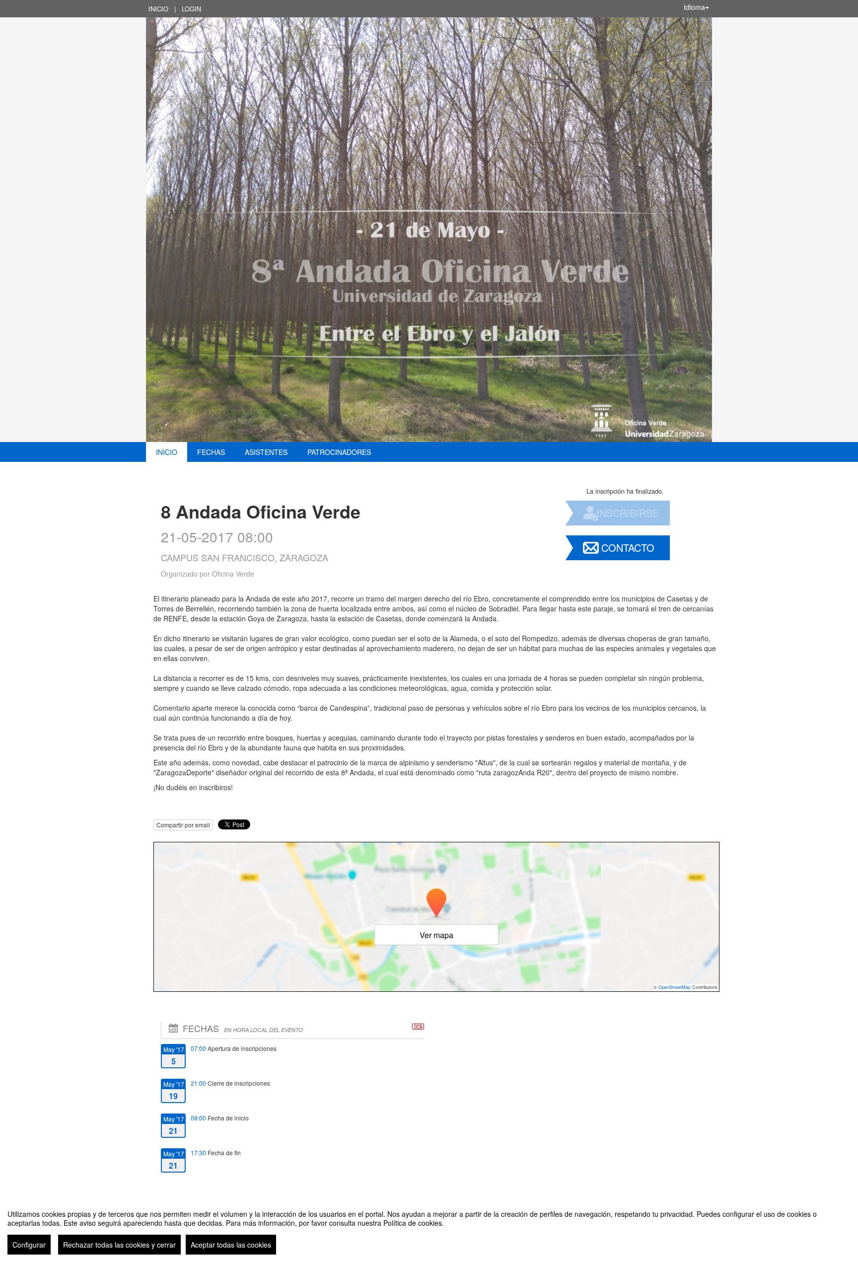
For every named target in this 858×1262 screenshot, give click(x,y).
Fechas (211, 452)
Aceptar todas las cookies (231, 1245)
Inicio (158, 8)
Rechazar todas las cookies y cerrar (119, 1245)
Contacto (627, 547)
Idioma (694, 7)
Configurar (29, 1245)
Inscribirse (627, 513)
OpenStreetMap (674, 987)
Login (191, 8)
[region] (429, 1228)
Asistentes (266, 452)
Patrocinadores (339, 452)
